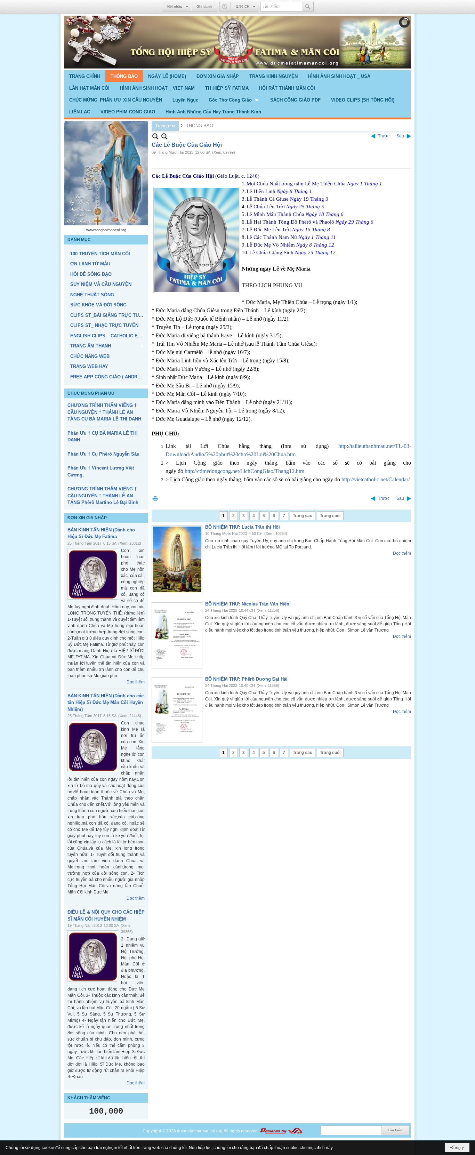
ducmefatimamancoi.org (200, 1131)
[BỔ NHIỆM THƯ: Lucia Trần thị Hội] (177, 559)
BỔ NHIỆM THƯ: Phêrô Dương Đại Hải (246, 679)
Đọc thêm (136, 682)
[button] (234, 100)
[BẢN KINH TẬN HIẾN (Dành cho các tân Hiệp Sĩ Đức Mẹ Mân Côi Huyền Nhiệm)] (93, 746)
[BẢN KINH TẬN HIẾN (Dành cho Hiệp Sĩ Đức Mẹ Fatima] (93, 574)
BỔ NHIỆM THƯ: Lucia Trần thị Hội (242, 527)
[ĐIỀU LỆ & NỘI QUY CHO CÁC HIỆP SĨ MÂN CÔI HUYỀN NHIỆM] (93, 956)
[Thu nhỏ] (155, 136)
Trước (383, 136)
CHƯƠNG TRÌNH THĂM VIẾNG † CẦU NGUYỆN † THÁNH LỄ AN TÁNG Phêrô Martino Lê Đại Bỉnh (102, 495)
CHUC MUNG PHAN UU (90, 393)
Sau (400, 136)
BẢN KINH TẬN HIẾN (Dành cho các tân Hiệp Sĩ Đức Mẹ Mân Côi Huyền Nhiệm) (105, 702)
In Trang (155, 498)
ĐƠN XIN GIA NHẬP (87, 517)
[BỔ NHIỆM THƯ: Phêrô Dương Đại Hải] (177, 710)
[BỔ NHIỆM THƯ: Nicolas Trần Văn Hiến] (177, 635)
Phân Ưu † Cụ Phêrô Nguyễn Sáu (103, 454)
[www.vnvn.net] (281, 1131)
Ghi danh (204, 6)
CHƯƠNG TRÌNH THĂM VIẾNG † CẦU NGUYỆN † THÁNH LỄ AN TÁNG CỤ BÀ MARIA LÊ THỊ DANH (104, 412)
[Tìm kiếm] (308, 6)
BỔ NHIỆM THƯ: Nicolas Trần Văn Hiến (247, 604)
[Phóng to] (164, 136)
